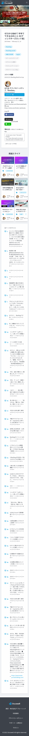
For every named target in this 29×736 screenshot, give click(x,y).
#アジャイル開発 (10, 62)
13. (8, 372)
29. (8, 521)
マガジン (16, 728)
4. (7, 277)
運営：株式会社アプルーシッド (16, 709)
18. (8, 419)
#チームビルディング (12, 58)
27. (8, 503)
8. (7, 316)
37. (8, 583)
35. (8, 570)
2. (7, 251)
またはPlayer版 (14, 121)
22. (8, 458)
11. (8, 342)
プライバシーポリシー (16, 718)
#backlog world (10, 51)
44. (8, 681)
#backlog (8, 47)
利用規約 (16, 713)
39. (8, 607)
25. (8, 486)
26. (8, 492)
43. (8, 644)
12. (8, 350)
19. (8, 429)
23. (8, 466)
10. (8, 332)
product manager (11, 170)
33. (8, 554)
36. (8, 577)
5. (7, 283)
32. (8, 546)
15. (8, 390)
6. (7, 295)
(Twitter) (9, 119)
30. (8, 529)
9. (7, 324)
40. (8, 617)
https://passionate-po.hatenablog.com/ (17, 676)
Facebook (10, 114)
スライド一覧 (10, 95)
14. (8, 380)
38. (8, 599)
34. (8, 562)
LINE (9, 124)
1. (7, 231)
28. (8, 513)
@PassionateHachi (10, 92)
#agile (18, 54)
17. (8, 411)
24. (8, 474)
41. (8, 626)
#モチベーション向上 (12, 70)
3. (7, 271)
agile (21, 214)
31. (8, 538)
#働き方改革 (9, 54)
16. (8, 401)
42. (8, 634)
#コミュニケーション (12, 66)
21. (8, 446)
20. (8, 437)
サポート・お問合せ (15, 723)
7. (7, 302)
